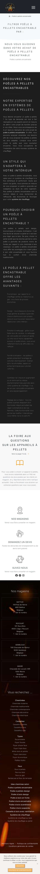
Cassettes (20, 721)
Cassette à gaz (20, 730)
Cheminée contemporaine (20, 709)
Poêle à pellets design (20, 791)
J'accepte (20, 866)
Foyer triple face (20, 748)
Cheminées (20, 700)
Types (20, 736)
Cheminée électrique (20, 715)
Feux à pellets (20, 769)
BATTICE (20, 602)
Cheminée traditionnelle (20, 706)
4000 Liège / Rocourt (20, 629)
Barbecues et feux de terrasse (20, 778)
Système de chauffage (20, 815)
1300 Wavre (20, 671)
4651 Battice (20, 607)
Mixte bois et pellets (20, 751)
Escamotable (20, 739)
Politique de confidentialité (27, 843)
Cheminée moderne (20, 703)
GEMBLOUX (20, 645)
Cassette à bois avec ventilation (20, 811)
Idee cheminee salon (20, 784)
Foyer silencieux (20, 754)
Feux (20, 766)
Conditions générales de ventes (21, 846)
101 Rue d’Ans (20, 626)
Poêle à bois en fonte (20, 798)
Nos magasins (20, 519)
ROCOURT (20, 623)
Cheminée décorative (20, 712)
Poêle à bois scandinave (20, 805)
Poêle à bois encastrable (20, 801)
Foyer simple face (20, 745)
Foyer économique (20, 757)
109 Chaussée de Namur (20, 647)
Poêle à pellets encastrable (20, 788)
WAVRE (20, 666)
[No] (37, 864)
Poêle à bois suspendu (20, 808)
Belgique (20, 610)
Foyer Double (20, 742)
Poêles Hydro (20, 760)
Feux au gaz (20, 775)
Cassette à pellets (20, 724)
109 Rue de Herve (20, 605)
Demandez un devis (20, 542)
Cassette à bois (20, 727)
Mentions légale (8, 843)
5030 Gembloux (20, 650)
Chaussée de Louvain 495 (20, 669)
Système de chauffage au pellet (20, 821)
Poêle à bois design (20, 794)
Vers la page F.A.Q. (19, 454)
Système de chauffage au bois (20, 818)
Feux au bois (20, 772)
